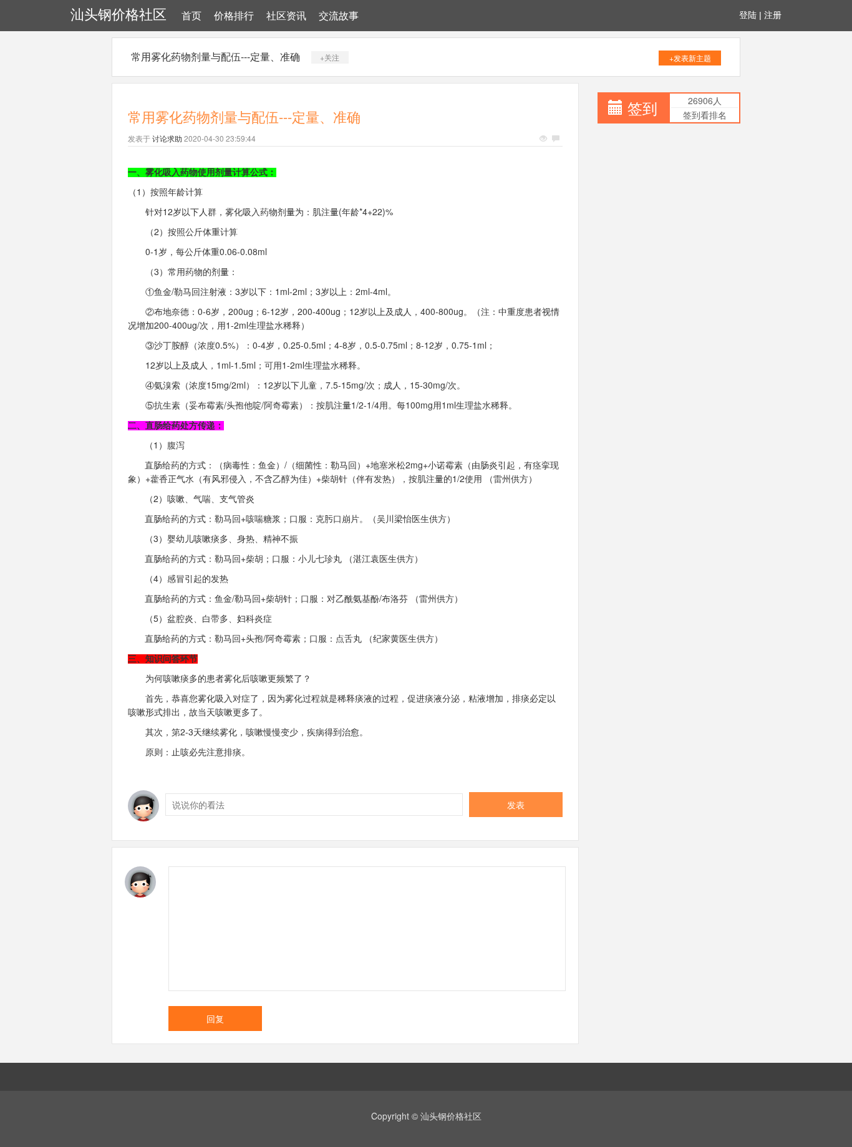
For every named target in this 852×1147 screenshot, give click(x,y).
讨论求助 (167, 138)
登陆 (748, 15)
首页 (191, 16)
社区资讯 (286, 16)
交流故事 (339, 16)
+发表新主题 (690, 57)
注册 (773, 15)
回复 (215, 1018)
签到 (642, 108)
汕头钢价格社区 (118, 14)
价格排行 (234, 16)
